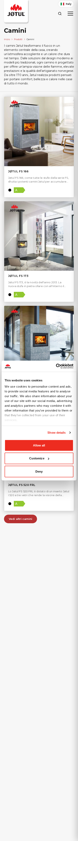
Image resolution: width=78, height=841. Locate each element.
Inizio (7, 39)
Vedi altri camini (20, 518)
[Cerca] (59, 13)
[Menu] (70, 13)
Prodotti (18, 39)
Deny (39, 471)
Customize (36, 458)
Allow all (39, 445)
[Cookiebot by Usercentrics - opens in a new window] (56, 366)
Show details (56, 432)
